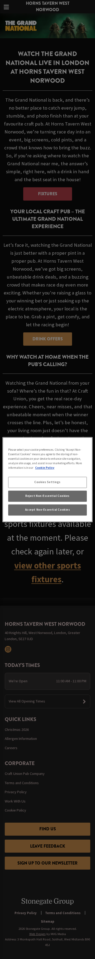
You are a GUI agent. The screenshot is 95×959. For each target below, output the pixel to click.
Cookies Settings (47, 482)
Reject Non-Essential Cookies (47, 496)
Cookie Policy (44, 468)
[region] (47, 479)
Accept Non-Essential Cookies (47, 509)
